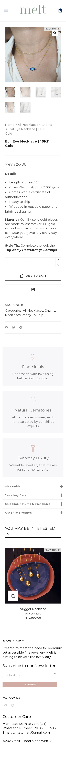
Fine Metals (33, 367)
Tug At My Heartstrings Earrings (31, 250)
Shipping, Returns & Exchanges (27, 503)
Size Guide (13, 486)
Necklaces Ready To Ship (24, 315)
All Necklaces (28, 125)
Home (9, 125)
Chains (46, 125)
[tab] (33, 486)
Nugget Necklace (33, 609)
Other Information (18, 512)
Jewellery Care (15, 495)
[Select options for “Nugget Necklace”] (13, 596)
